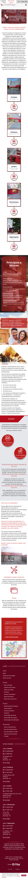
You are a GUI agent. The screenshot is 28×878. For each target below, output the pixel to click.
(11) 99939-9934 (8, 770)
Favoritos (6, 692)
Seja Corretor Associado (10, 734)
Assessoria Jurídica (9, 710)
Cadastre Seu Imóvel (9, 687)
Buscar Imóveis (8, 685)
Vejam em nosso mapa (11, 637)
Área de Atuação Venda (10, 729)
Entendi (24, 875)
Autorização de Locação (10, 717)
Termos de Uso (7, 678)
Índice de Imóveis (8, 696)
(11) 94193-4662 (8, 826)
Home (4, 671)
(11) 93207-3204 (8, 807)
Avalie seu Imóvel (8, 690)
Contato (6, 736)
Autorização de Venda (10, 715)
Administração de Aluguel (11, 706)
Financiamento (8, 708)
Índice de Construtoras (10, 699)
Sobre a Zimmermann (10, 727)
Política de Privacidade (9, 675)
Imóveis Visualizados (9, 694)
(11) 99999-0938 (8, 751)
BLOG (4, 673)
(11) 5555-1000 (8, 788)
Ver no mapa (6, 762)
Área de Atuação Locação (11, 731)
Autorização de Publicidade (11, 720)
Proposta (6, 713)
